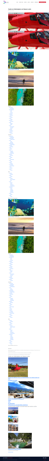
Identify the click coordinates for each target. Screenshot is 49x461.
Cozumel (11, 336)
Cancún (11, 335)
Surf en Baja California (13, 69)
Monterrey (10, 415)
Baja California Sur (11, 109)
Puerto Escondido (12, 333)
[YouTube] (45, 457)
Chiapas (10, 175)
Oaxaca (10, 181)
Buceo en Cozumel (12, 50)
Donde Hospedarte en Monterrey (16, 398)
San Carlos (11, 127)
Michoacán (11, 155)
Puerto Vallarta (12, 300)
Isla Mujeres (11, 338)
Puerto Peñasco (12, 126)
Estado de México (11, 143)
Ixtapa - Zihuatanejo (12, 179)
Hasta (9, 400)
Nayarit (10, 158)
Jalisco (10, 297)
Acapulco (11, 178)
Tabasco (10, 193)
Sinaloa (10, 122)
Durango (11, 119)
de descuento (11, 403)
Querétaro (10, 162)
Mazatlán (11, 123)
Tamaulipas (11, 278)
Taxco (11, 180)
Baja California (11, 107)
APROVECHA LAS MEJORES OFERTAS (18, 405)
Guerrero (10, 177)
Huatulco (11, 182)
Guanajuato (10, 145)
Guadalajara (11, 299)
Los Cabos (11, 260)
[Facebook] (43, 457)
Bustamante (10, 423)
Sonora (10, 125)
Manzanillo (11, 142)
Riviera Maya (11, 192)
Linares (9, 432)
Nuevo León (10, 120)
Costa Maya (11, 337)
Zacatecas (10, 279)
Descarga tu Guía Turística (14, 449)
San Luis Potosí (11, 164)
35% (9, 401)
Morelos (10, 156)
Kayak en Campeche (13, 87)
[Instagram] (44, 457)
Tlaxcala (11, 315)
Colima (10, 140)
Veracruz (10, 316)
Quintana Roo (11, 334)
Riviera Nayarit (12, 159)
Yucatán (10, 195)
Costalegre (11, 298)
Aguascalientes (12, 137)
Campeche (11, 174)
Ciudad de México (11, 138)
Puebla (10, 160)
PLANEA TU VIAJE (12, 380)
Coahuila (10, 263)
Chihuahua (10, 261)
